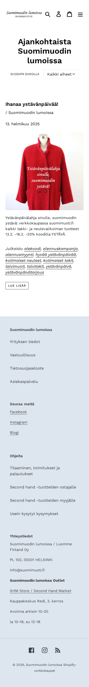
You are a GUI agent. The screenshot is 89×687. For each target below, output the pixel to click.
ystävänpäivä (58, 266)
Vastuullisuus (22, 355)
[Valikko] (80, 14)
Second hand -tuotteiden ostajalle (43, 487)
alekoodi (32, 248)
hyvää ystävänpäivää (56, 254)
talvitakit (35, 266)
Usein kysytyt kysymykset (34, 513)
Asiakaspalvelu (24, 381)
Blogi (14, 432)
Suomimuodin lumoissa (44, 665)
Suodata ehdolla (24, 74)
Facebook (18, 412)
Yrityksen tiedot (25, 341)
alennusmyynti (19, 254)
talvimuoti (15, 266)
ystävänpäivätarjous (24, 272)
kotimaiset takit (58, 260)
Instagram (18, 422)
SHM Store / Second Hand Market (40, 591)
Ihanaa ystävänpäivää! (31, 104)
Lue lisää (17, 285)
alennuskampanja (60, 248)
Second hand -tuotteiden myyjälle (42, 500)
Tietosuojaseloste (27, 368)
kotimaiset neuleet (23, 260)
